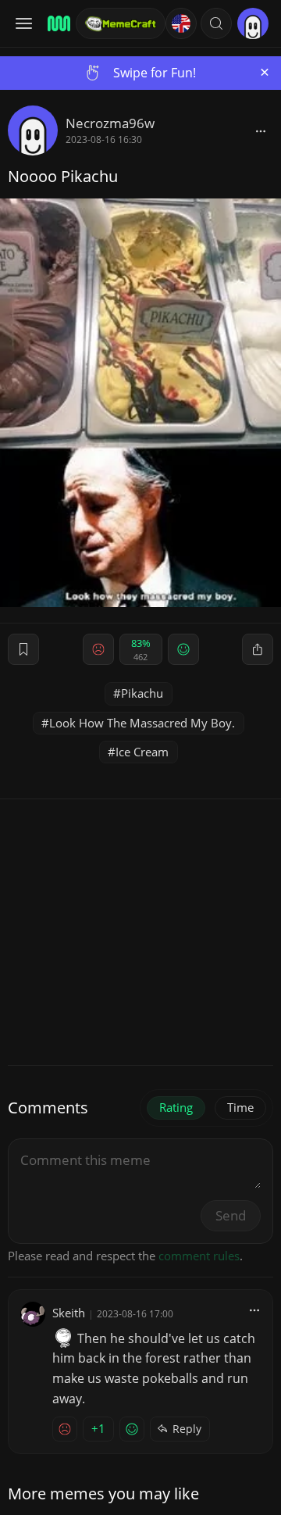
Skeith (68, 1312)
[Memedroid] (56, 23)
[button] (216, 23)
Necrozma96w (110, 123)
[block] (260, 130)
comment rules (199, 1255)
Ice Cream (142, 751)
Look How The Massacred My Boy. (142, 723)
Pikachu (142, 693)
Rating (176, 1107)
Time (240, 1107)
